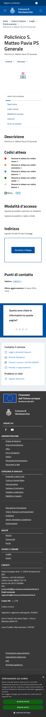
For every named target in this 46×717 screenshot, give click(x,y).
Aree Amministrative (14, 445)
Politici (8, 456)
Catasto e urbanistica (14, 492)
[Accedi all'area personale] (36, 3)
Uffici (8, 448)
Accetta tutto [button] (23, 702)
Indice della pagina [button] (15, 96)
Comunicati (10, 539)
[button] (23, 712)
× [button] (43, 677)
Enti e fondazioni (13, 452)
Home (5, 21)
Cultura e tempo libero (15, 480)
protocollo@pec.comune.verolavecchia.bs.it (20, 589)
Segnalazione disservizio (16, 656)
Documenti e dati (13, 464)
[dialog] (23, 696)
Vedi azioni (21, 61)
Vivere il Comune (18, 21)
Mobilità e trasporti (14, 496)
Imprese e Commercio (15, 488)
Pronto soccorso (9, 23)
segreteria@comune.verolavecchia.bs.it (18, 594)
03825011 (17, 281)
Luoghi (32, 21)
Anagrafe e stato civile (15, 476)
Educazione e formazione (16, 507)
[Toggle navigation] (4, 10)
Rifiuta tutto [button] (23, 707)
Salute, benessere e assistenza (18, 519)
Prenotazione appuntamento (17, 653)
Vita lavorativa (12, 484)
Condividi (8, 61)
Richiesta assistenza (14, 664)
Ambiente (10, 515)
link (10, 697)
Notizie (9, 535)
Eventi (8, 558)
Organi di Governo (13, 441)
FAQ (7, 660)
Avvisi (8, 543)
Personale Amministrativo (16, 460)
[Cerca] (40, 10)
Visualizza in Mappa (23, 250)
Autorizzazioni (12, 523)
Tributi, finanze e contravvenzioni (19, 511)
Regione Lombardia (12, 2)
